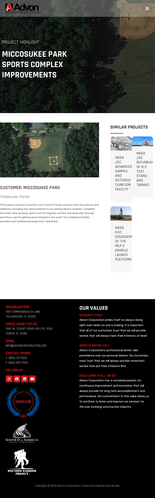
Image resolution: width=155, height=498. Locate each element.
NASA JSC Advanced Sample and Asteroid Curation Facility (123, 173)
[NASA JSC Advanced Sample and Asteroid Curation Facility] (121, 143)
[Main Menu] (147, 8)
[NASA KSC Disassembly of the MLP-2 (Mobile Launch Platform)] (121, 213)
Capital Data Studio (107, 485)
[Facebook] (16, 378)
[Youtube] (32, 378)
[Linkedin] (24, 378)
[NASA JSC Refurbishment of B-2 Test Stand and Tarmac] (142, 141)
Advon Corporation (68, 485)
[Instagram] (9, 378)
